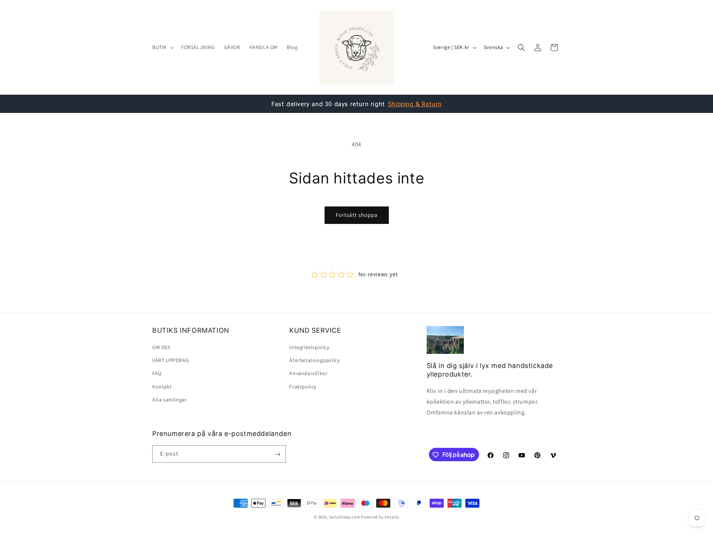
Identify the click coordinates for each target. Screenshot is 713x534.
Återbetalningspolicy (314, 360)
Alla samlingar (169, 399)
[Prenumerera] (277, 454)
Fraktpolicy (302, 386)
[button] (162, 47)
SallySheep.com (344, 517)
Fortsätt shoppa (357, 214)
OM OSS (161, 347)
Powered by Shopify (380, 517)
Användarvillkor (308, 373)
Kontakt (162, 386)
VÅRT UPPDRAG (170, 360)
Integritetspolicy (309, 347)
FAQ (157, 373)
